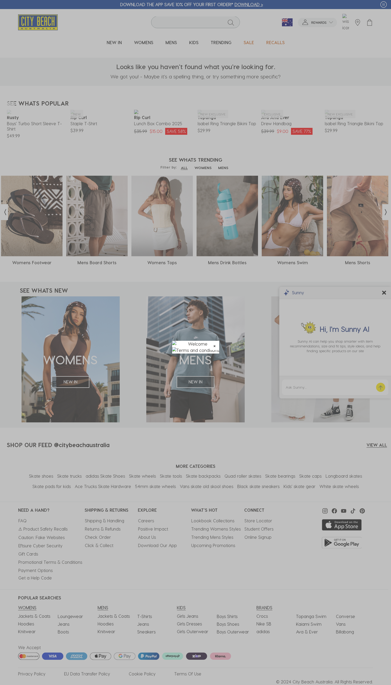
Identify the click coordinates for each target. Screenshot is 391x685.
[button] (214, 345)
